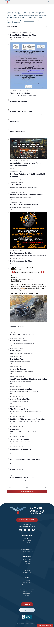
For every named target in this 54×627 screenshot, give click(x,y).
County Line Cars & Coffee (21, 111)
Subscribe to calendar (26, 491)
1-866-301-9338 (27, 524)
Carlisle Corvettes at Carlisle (22, 334)
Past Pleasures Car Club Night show (25, 459)
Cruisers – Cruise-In (18, 101)
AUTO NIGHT (15, 184)
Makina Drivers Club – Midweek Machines (27, 194)
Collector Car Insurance (27, 538)
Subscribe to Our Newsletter (27, 519)
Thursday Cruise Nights (20, 93)
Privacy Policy (28, 623)
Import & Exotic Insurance (27, 547)
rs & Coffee (14, 121)
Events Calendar (27, 570)
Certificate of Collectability (27, 568)
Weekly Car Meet (17, 326)
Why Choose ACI (27, 582)
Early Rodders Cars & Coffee (22, 477)
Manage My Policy (27, 610)
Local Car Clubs (27, 563)
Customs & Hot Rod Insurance (27, 542)
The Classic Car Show (19, 409)
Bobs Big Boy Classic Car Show (23, 35)
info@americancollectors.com (27, 526)
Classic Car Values (27, 561)
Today (27, 487)
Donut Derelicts (16, 469)
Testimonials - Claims (27, 591)
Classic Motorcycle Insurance (27, 544)
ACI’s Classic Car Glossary (27, 587)
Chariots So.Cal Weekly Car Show (24, 204)
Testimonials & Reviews (27, 584)
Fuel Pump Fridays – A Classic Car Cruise (27, 419)
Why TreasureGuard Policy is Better (27, 589)
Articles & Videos (27, 559)
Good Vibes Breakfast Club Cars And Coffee (28, 379)
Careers (27, 595)
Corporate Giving (27, 593)
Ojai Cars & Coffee (17, 131)
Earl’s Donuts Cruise (18, 340)
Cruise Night (15, 350)
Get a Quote (27, 604)
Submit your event (29, 21)
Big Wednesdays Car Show (21, 253)
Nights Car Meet (17, 359)
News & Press (27, 597)
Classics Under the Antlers (21, 389)
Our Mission (27, 580)
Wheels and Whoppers (19, 439)
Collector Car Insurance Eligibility (27, 551)
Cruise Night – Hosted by (20, 449)
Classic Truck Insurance (27, 540)
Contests (27, 565)
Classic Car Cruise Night (20, 399)
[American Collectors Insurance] (7, 1)
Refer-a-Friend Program (27, 572)
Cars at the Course (18, 369)
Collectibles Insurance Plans (27, 549)
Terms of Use (34, 623)
